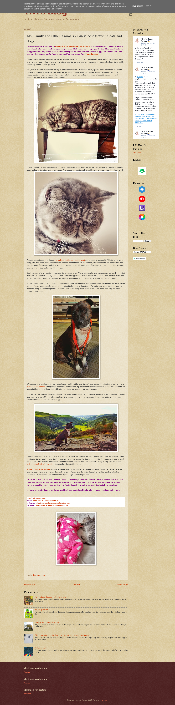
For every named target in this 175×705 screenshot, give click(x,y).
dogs (34, 575)
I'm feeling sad (40, 648)
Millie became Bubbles (36, 387)
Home (77, 584)
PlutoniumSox (91, 54)
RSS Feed (137, 153)
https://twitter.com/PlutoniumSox (46, 500)
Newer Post (30, 584)
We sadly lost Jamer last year (39, 469)
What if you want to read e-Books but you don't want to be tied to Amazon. (62, 635)
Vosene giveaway (41, 610)
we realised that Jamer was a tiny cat (70, 260)
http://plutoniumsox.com (37, 498)
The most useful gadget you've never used (50, 597)
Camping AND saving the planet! (47, 622)
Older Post (122, 584)
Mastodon (27, 672)
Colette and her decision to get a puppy (72, 46)
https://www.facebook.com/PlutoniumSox (52, 505)
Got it (149, 6)
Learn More (137, 6)
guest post (41, 575)
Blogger (104, 700)
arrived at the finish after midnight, (41, 464)
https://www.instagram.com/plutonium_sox (53, 503)
